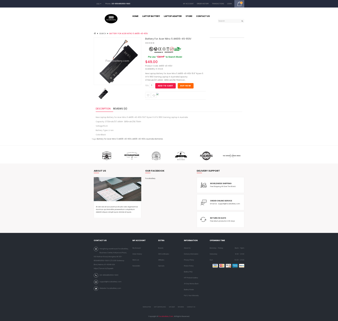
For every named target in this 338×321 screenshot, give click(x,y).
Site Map (172, 307)
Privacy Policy (189, 260)
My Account (188, 4)
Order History (203, 4)
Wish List (135, 260)
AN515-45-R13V (139, 139)
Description (103, 108)
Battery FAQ (188, 272)
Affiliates (161, 260)
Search (102, 33)
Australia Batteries (154, 139)
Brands (160, 248)
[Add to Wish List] (148, 95)
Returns (181, 307)
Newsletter (136, 266)
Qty (147, 85)
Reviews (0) (120, 108)
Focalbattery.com (166, 316)
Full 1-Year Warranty (191, 295)
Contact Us (191, 307)
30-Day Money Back (191, 284)
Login (229, 4)
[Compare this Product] (153, 95)
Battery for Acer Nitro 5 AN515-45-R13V (128, 33)
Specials (161, 266)
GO (242, 21)
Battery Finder (189, 290)
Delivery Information (191, 254)
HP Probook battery (191, 278)
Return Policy (189, 266)
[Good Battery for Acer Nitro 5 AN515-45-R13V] (103, 93)
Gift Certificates (163, 254)
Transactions (218, 4)
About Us (187, 248)
